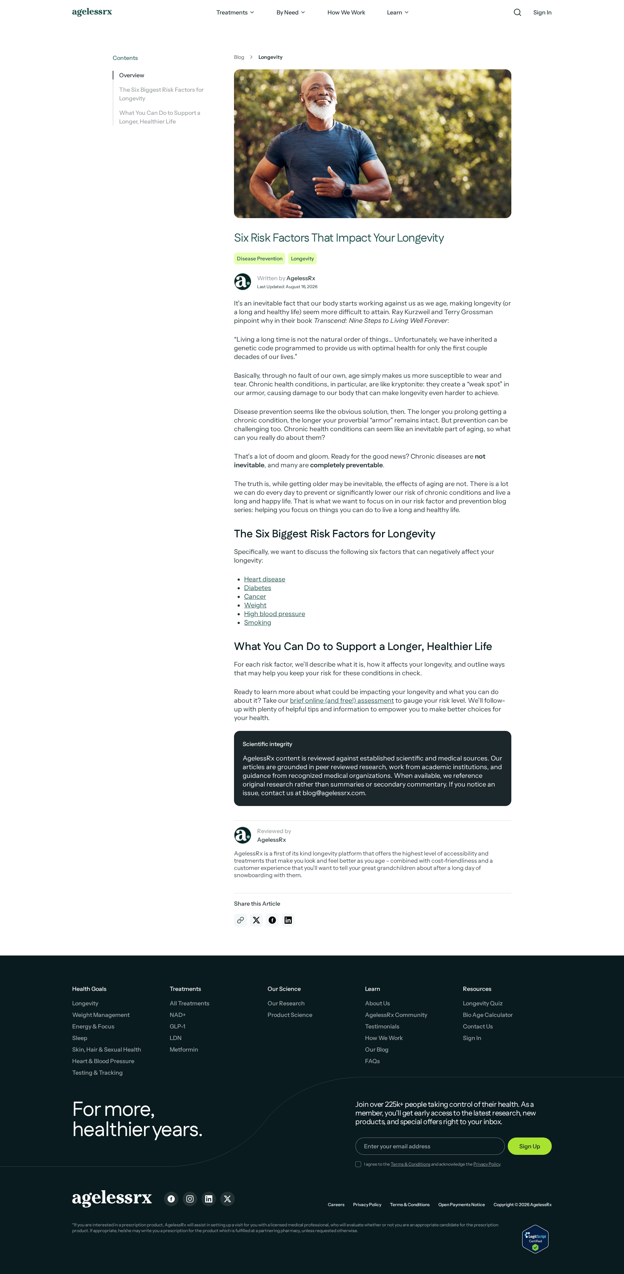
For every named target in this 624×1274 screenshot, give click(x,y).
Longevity (302, 258)
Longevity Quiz (483, 1003)
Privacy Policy (486, 1164)
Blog (239, 57)
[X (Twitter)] (227, 1199)
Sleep (79, 1037)
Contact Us (478, 1026)
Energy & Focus (93, 1026)
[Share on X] (256, 920)
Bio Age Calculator (488, 1014)
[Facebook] (171, 1199)
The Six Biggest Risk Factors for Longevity (161, 94)
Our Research (286, 1003)
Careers (336, 1204)
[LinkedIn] (209, 1199)
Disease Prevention (259, 258)
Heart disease (264, 579)
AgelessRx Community (396, 1014)
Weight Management (101, 1014)
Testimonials (382, 1026)
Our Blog (377, 1049)
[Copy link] (240, 920)
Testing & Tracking (97, 1072)
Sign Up (529, 1146)
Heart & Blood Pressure (103, 1061)
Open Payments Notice (461, 1204)
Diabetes (257, 588)
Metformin (184, 1049)
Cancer (255, 597)
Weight (255, 605)
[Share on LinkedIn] (288, 920)
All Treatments (189, 1003)
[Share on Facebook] (272, 920)
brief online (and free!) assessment (342, 701)
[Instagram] (190, 1199)
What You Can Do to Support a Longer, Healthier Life (159, 117)
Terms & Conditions (410, 1164)
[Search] (517, 12)
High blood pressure (274, 614)
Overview (131, 75)
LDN (176, 1037)
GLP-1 (177, 1026)
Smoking (257, 623)
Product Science (290, 1014)
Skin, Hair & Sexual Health (106, 1049)
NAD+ (178, 1014)
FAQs (372, 1061)
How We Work (384, 1037)
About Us (377, 1003)
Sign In (542, 12)
